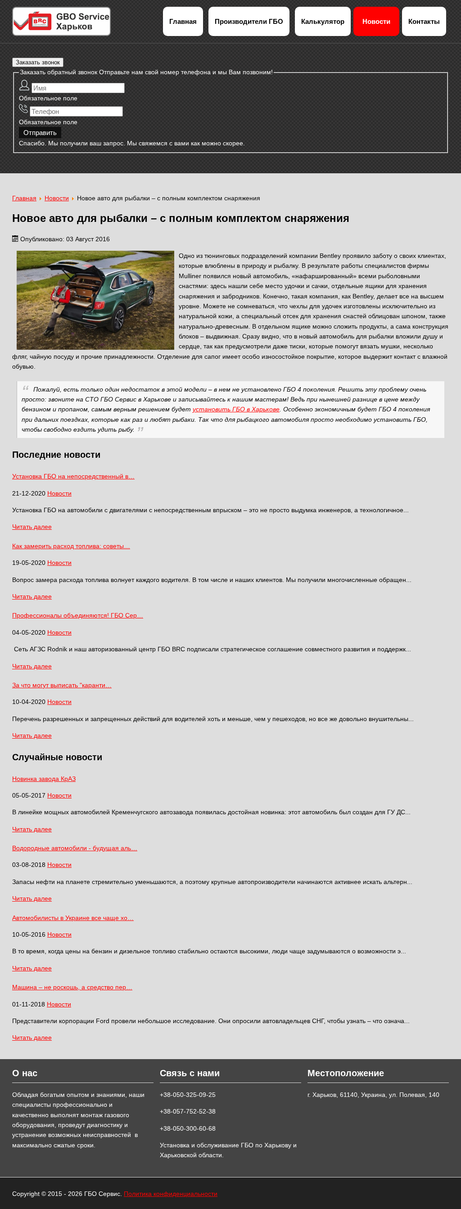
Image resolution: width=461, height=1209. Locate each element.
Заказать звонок (38, 62)
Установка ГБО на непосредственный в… (73, 476)
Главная (183, 21)
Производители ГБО (249, 21)
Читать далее (32, 526)
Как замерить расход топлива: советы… (71, 546)
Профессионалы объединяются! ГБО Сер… (77, 615)
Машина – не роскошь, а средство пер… (72, 987)
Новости (376, 21)
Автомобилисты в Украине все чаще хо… (73, 917)
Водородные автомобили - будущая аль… (74, 848)
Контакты (424, 21)
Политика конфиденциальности (170, 1193)
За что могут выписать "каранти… (62, 685)
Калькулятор (322, 21)
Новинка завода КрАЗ (44, 778)
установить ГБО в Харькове (236, 409)
